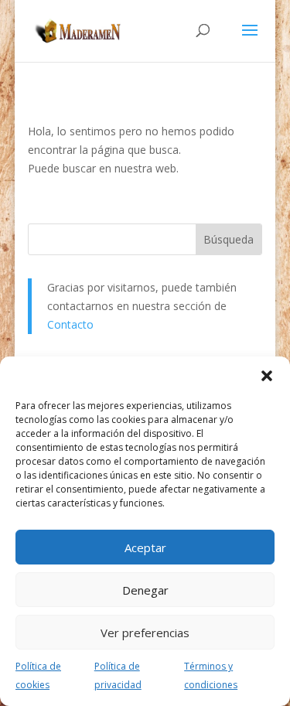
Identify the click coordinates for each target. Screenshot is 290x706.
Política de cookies (38, 675)
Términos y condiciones (210, 675)
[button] (267, 376)
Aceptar (145, 547)
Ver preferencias (145, 632)
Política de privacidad (118, 675)
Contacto (70, 324)
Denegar (145, 590)
